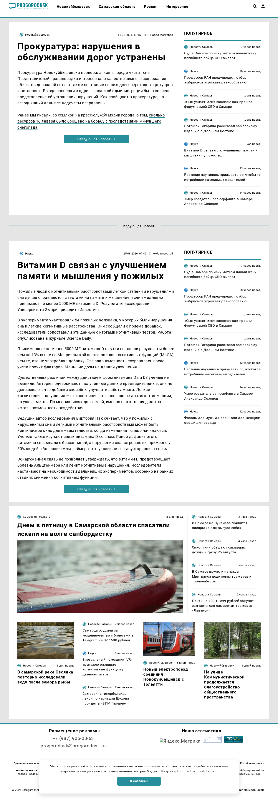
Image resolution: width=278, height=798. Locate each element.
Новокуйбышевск (37, 34)
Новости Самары (201, 46)
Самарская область (36, 516)
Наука (194, 71)
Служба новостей (161, 253)
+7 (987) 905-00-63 (73, 738)
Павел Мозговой (161, 35)
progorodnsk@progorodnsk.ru (73, 745)
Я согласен (139, 781)
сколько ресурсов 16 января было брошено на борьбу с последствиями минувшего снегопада (91, 121)
